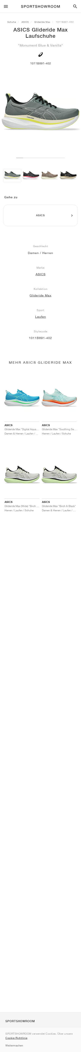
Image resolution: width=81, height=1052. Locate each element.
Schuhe (11, 22)
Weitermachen (14, 1045)
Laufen (40, 316)
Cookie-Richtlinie (16, 1038)
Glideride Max (42, 22)
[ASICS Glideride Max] (12, 175)
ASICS (25, 22)
